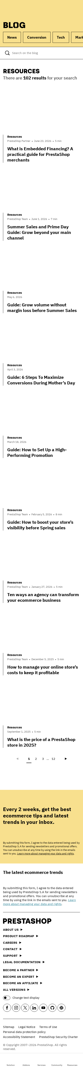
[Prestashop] (18, 9)
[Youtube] (43, 1008)
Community (56, 1065)
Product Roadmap (18, 936)
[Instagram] (16, 1008)
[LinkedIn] (34, 1008)
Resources (72, 1065)
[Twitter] (25, 1008)
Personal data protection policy (24, 1032)
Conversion (36, 37)
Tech (61, 37)
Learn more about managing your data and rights (45, 853)
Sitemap (8, 1027)
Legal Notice (26, 1027)
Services (41, 1065)
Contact (10, 949)
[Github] (52, 1008)
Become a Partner (18, 970)
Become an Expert (18, 977)
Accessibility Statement (19, 1037)
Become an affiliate (20, 983)
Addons (26, 1065)
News (12, 37)
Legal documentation (22, 962)
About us (11, 930)
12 (53, 759)
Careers (10, 943)
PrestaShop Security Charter (58, 1037)
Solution (11, 1065)
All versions (14, 990)
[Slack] (61, 1008)
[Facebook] (7, 1008)
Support (10, 956)
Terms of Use (48, 1027)
